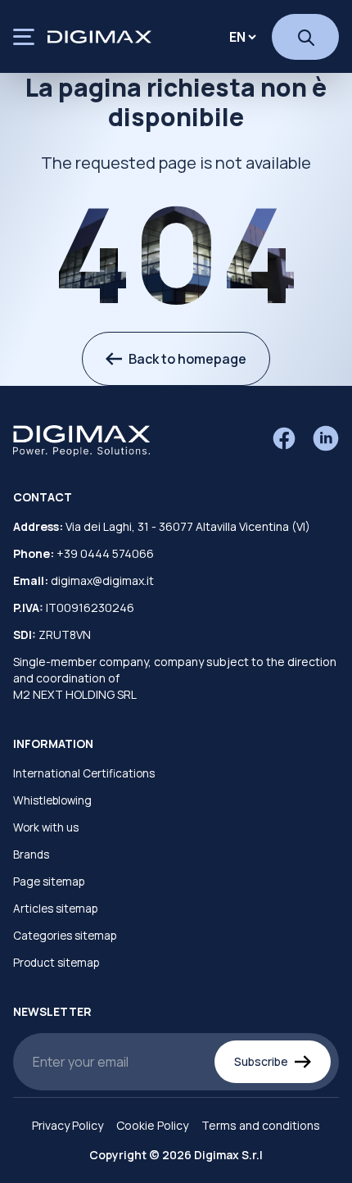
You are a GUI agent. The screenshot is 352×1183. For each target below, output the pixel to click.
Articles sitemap (55, 908)
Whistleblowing (52, 800)
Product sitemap (56, 962)
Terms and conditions (260, 1125)
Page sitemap (48, 881)
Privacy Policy (67, 1125)
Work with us (46, 827)
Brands (31, 854)
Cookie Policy (152, 1125)
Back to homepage (187, 359)
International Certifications (84, 773)
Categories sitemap (64, 935)
